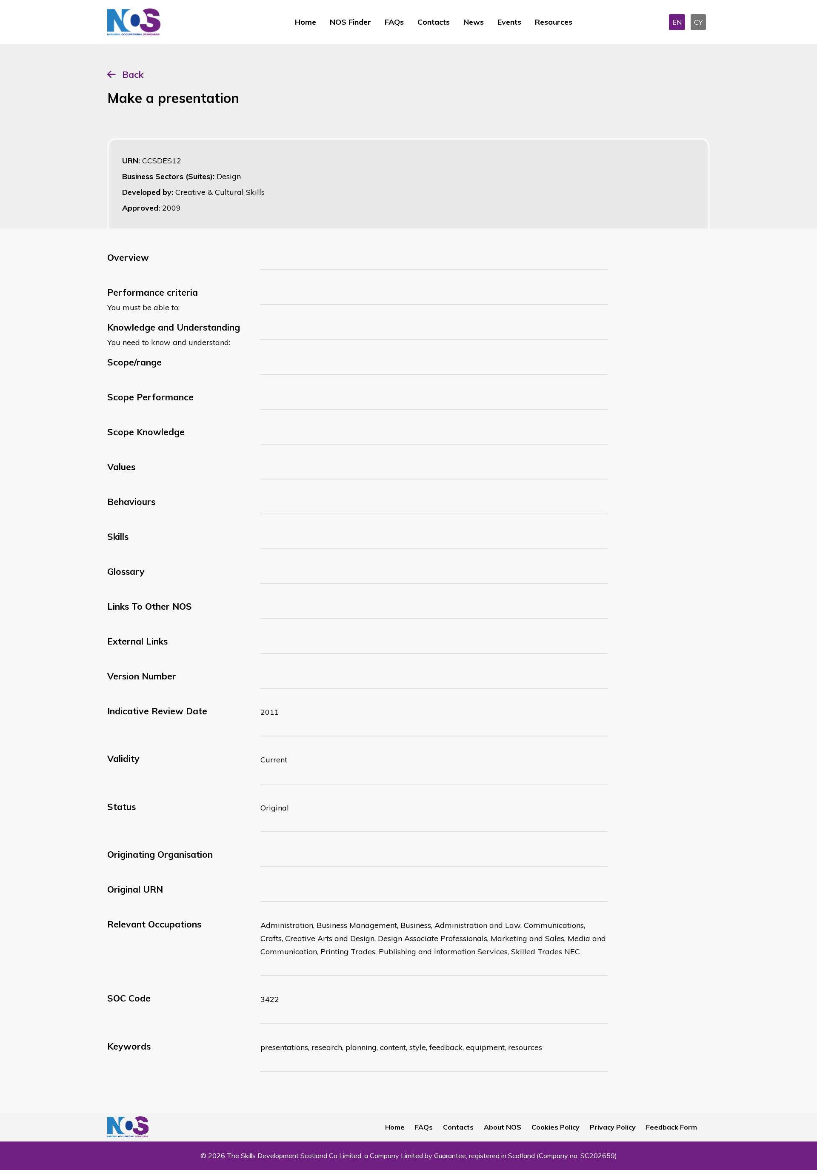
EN (677, 22)
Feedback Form (671, 1127)
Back (132, 74)
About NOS (502, 1127)
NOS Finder (350, 22)
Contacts (433, 22)
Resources (553, 22)
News (473, 22)
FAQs (394, 22)
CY (698, 22)
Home (305, 22)
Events (509, 22)
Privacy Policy (613, 1127)
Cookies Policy (555, 1127)
